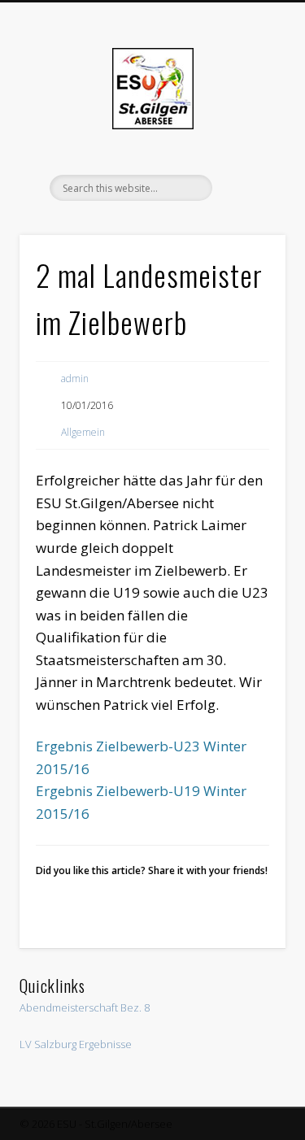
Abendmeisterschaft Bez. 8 (85, 1007)
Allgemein (83, 432)
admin (75, 378)
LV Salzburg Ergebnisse (76, 1044)
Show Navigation (246, 146)
